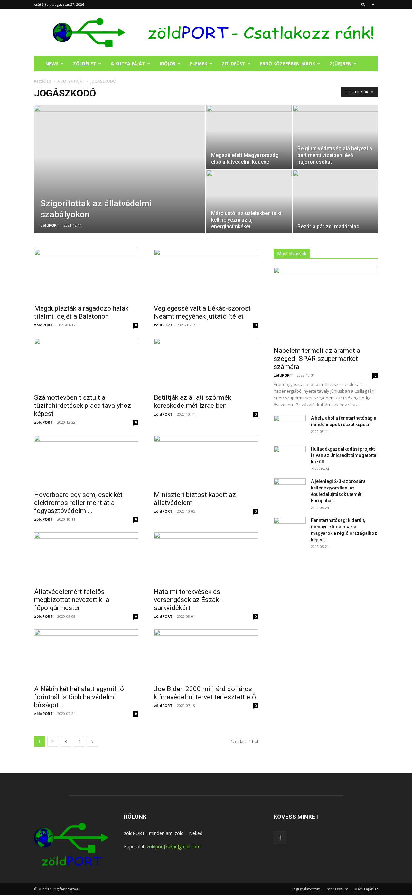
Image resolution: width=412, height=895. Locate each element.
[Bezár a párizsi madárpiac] (335, 201)
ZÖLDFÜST (233, 63)
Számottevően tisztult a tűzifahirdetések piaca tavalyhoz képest (82, 405)
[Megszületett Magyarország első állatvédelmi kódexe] (249, 137)
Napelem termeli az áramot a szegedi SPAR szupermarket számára (317, 358)
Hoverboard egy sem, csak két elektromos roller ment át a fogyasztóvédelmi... (78, 503)
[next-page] (92, 741)
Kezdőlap (42, 81)
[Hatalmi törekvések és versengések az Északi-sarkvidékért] (206, 558)
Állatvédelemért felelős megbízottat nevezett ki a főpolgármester (71, 600)
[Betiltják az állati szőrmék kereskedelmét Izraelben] (206, 363)
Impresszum (337, 889)
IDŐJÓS (167, 63)
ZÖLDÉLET (84, 63)
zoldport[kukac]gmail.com (174, 847)
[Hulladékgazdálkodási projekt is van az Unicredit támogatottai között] (290, 457)
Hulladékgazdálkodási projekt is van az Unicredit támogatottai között (344, 455)
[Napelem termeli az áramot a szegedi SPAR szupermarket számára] (326, 304)
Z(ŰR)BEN (340, 63)
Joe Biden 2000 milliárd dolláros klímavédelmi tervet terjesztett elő (205, 693)
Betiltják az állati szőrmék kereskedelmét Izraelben (192, 401)
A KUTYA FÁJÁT (128, 63)
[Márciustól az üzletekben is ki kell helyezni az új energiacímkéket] (249, 201)
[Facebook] (373, 4)
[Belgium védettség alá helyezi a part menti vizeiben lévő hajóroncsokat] (335, 137)
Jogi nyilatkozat (306, 889)
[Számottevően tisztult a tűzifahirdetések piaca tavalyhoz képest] (86, 363)
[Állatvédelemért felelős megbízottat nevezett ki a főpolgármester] (86, 558)
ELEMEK (198, 63)
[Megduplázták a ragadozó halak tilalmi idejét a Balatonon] (86, 274)
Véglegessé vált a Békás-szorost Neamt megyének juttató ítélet (202, 312)
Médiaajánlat (366, 889)
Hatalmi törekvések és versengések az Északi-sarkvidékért (188, 600)
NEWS (52, 63)
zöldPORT (50, 225)
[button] (363, 4)
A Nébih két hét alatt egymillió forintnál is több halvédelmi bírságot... (79, 697)
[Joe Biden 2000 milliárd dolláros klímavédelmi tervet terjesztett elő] (206, 655)
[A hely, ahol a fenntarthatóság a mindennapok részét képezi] (290, 426)
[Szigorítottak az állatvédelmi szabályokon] (119, 179)
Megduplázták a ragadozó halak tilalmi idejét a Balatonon (81, 312)
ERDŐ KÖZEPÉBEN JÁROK (287, 63)
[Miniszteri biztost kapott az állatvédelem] (206, 461)
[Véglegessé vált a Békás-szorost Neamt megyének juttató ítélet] (206, 274)
